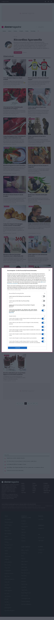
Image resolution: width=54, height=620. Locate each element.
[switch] (43, 296)
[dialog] (27, 310)
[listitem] (27, 293)
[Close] (50, 270)
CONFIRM (17, 347)
